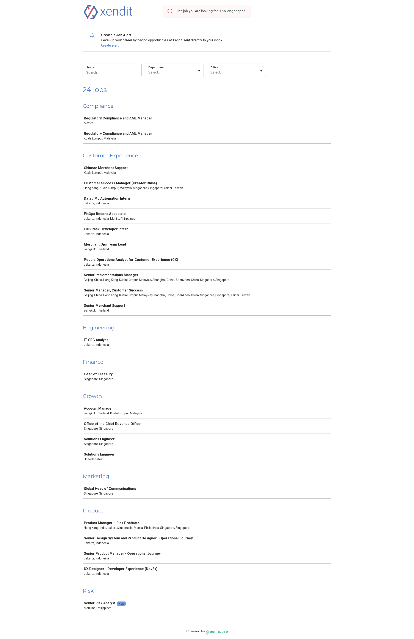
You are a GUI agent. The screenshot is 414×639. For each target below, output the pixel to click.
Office (214, 67)
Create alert (110, 45)
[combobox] (148, 72)
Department (156, 67)
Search (91, 67)
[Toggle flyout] (199, 70)
